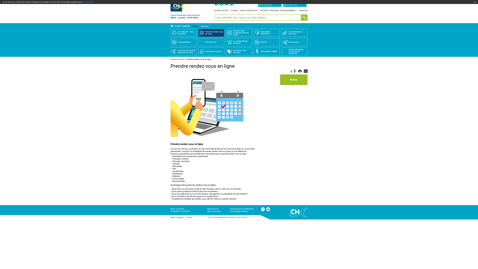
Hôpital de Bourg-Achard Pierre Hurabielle (296, 51)
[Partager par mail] (305, 71)
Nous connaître (177, 209)
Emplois (303, 10)
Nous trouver (212, 209)
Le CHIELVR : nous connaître (186, 33)
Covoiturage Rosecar (239, 211)
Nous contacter (248, 10)
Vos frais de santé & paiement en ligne (186, 51)
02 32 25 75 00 (292, 5)
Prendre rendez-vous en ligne (214, 33)
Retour (294, 79)
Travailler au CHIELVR (180, 211)
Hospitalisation (184, 42)
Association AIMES (269, 51)
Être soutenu (293, 42)
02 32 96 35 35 (267, 5)
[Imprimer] (300, 71)
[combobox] (258, 17)
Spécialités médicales (265, 33)
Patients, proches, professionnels (278, 10)
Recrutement (210, 42)
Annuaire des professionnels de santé (241, 33)
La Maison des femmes (239, 51)
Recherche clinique (213, 51)
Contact (189, 217)
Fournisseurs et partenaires (242, 209)
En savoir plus (89, 2)
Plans (234, 10)
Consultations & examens (295, 33)
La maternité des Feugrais (240, 42)
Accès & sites (221, 10)
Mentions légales (177, 217)
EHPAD (264, 42)
